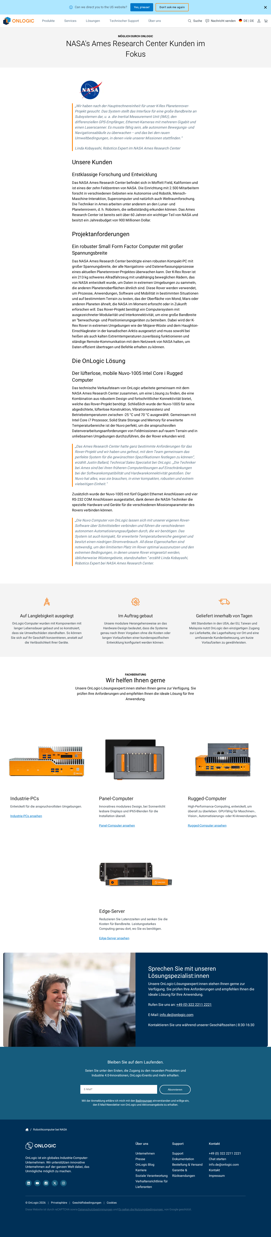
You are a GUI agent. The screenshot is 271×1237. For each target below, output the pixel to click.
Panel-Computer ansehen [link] (117, 825)
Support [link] (177, 1153)
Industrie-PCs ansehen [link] (26, 816)
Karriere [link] (141, 1170)
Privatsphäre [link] (59, 1203)
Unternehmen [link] (145, 1153)
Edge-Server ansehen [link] (114, 938)
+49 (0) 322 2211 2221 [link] (194, 1004)
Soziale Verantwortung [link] (152, 1175)
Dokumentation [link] (183, 1159)
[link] (18, 21)
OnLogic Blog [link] (145, 1164)
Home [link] (27, 1129)
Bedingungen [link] (144, 1101)
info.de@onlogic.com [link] (176, 1015)
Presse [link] (140, 1159)
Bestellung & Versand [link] (187, 1164)
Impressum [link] (217, 1175)
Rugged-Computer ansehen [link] (207, 825)
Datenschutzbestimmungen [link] (95, 1209)
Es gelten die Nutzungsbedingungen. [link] (141, 1209)
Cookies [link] (112, 1203)
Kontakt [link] (214, 1170)
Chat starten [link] (217, 1159)
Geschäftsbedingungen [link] (86, 1203)
